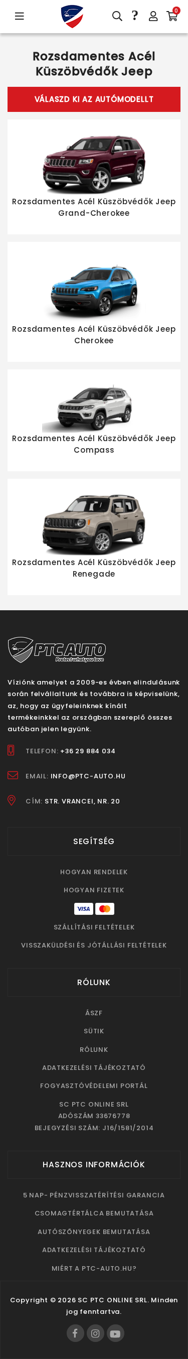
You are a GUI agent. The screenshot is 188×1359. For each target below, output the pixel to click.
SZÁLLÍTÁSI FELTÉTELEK (94, 927)
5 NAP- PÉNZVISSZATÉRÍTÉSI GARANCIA (94, 1195)
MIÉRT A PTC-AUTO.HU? (94, 1268)
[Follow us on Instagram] (95, 1333)
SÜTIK (94, 1031)
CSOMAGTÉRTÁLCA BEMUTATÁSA (94, 1213)
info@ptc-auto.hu (88, 776)
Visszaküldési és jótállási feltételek (94, 945)
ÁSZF (94, 1013)
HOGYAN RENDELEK (94, 872)
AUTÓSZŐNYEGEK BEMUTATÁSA (94, 1232)
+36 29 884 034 (87, 751)
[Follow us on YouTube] (115, 1333)
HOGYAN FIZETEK (94, 890)
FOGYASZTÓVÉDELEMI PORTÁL (93, 1086)
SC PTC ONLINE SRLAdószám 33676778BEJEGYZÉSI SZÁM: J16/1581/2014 (94, 1116)
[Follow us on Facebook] (75, 1333)
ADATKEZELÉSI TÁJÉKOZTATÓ (94, 1067)
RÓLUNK (94, 1049)
